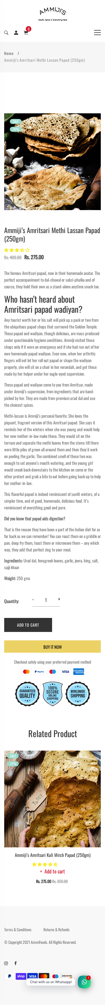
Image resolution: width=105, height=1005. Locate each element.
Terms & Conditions (17, 929)
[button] (17, 250)
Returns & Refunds (56, 929)
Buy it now (52, 647)
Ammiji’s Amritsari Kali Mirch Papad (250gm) (52, 855)
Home (9, 53)
